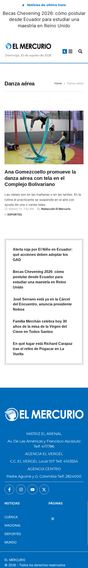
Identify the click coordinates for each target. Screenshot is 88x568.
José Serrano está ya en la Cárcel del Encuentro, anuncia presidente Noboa (42, 304)
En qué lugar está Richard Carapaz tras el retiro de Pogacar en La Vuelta (42, 349)
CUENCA (11, 517)
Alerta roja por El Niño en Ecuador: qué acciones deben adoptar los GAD (42, 254)
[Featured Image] (44, 137)
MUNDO (11, 542)
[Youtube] (32, 489)
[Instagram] (21, 489)
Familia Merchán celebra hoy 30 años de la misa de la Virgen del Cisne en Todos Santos (40, 326)
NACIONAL (13, 525)
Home (58, 83)
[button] (65, 51)
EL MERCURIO (15, 560)
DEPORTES (13, 534)
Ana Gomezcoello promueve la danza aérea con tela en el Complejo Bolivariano (40, 178)
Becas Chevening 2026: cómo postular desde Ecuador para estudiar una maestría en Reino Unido (44, 19)
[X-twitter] (44, 489)
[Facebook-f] (9, 489)
